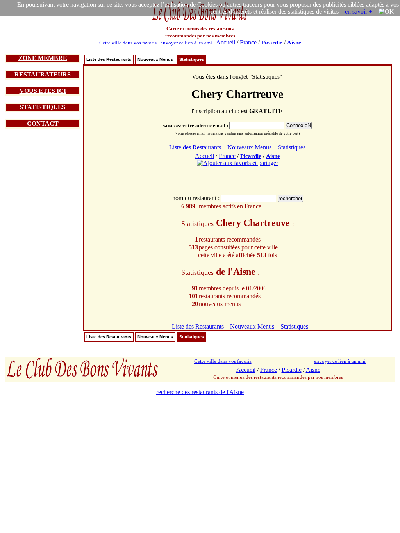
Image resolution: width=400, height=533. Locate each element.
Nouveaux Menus (155, 59)
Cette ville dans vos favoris (128, 43)
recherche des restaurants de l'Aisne (200, 392)
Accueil (225, 42)
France (248, 42)
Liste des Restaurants (108, 59)
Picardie (271, 42)
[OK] (386, 11)
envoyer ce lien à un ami (186, 43)
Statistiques (191, 59)
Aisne (294, 42)
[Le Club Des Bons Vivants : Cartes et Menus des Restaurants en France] (200, 21)
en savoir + (358, 11)
